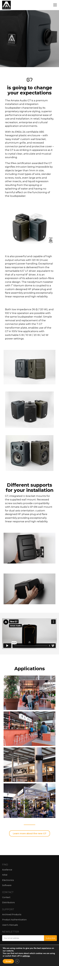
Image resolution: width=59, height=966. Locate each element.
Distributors (8, 902)
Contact (6, 897)
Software (6, 885)
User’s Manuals (10, 925)
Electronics (8, 880)
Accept (8, 961)
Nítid (4, 875)
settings (26, 956)
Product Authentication (14, 919)
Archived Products (11, 914)
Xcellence (7, 869)
